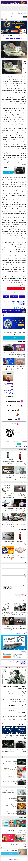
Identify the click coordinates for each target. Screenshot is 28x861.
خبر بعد (21, 297)
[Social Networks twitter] (16, 308)
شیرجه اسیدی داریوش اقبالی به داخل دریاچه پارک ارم (13, 720)
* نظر (25, 574)
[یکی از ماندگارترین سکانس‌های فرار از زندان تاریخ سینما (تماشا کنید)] (8, 378)
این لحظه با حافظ (12, 410)
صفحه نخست (25, 35)
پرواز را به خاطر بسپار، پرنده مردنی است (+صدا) (11, 302)
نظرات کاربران (14, 297)
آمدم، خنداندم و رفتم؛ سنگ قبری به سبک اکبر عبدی (13, 716)
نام (25, 565)
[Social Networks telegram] (14, 308)
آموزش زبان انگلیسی (12, 419)
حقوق (17, 446)
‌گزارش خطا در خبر (24, 444)
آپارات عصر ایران (13, 424)
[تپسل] (3, 315)
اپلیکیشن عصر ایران (19, 433)
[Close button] (27, 847)
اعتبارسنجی (25, 597)
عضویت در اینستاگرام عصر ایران (12, 401)
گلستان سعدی (12, 415)
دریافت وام (8, 172)
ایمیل (25, 569)
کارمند (20, 446)
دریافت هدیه (9, 854)
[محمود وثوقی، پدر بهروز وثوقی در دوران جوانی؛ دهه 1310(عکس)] (14, 677)
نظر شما (24, 563)
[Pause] (4, 328)
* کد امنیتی (24, 585)
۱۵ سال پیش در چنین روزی (12, 406)
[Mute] (6, 328)
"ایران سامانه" (11, 859)
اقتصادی (20, 35)
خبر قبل (7, 297)
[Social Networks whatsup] (18, 308)
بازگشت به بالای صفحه (20, 633)
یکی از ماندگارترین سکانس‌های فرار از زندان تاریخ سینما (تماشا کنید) (8, 384)
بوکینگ (21, 597)
